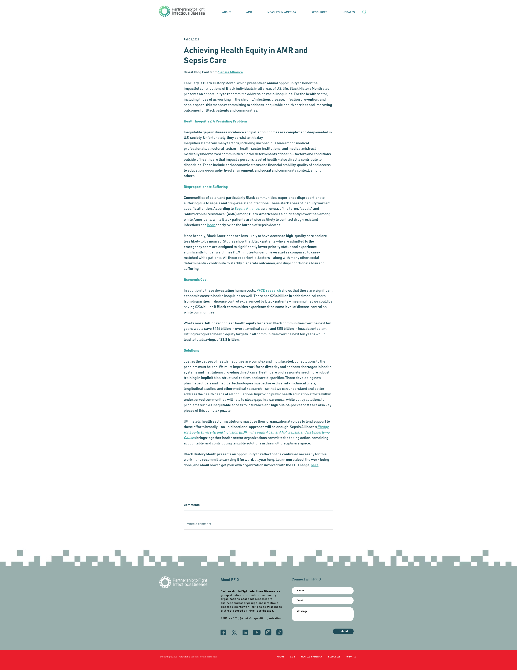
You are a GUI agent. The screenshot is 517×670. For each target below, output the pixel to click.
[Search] (364, 12)
